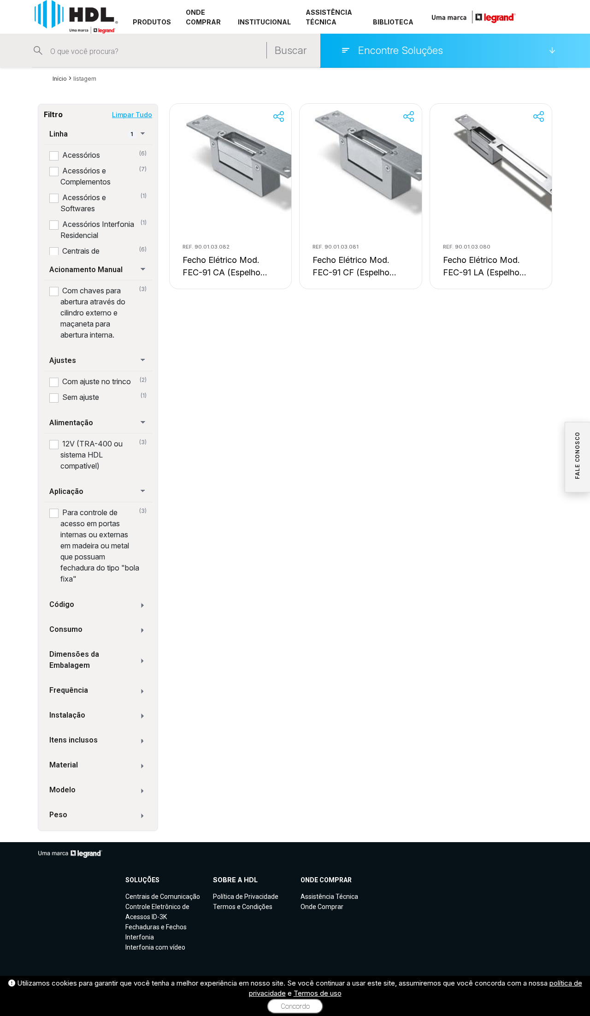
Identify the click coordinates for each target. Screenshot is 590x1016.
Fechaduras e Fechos (156, 927)
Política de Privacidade (245, 896)
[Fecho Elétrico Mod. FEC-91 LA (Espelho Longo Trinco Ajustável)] (508, 164)
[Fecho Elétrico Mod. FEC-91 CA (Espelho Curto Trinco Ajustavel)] (248, 164)
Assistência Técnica (329, 896)
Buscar (291, 50)
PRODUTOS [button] (152, 22)
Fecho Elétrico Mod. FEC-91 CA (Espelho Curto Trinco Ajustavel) (226, 267)
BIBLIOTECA (393, 22)
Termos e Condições (242, 906)
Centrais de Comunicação (162, 896)
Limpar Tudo (132, 115)
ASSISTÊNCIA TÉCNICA (329, 17)
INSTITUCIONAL (264, 22)
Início (60, 78)
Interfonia (139, 937)
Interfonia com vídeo (155, 947)
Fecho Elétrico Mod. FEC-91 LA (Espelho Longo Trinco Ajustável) (488, 267)
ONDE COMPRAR (203, 17)
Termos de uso (318, 993)
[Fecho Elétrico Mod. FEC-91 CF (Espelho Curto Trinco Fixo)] (378, 164)
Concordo (295, 1006)
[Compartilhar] (278, 116)
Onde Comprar (322, 906)
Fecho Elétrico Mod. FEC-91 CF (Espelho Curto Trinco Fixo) (351, 267)
